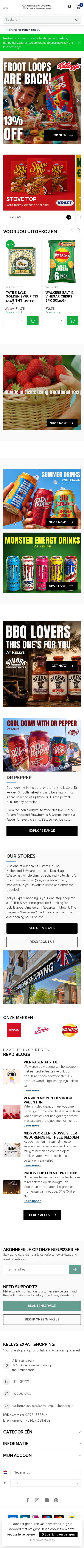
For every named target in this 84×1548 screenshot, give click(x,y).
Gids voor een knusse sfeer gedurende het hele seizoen (51, 1135)
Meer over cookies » (42, 1540)
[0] (78, 7)
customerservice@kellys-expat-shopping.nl (42, 1405)
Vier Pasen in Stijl (41, 1062)
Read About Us (42, 942)
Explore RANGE (42, 830)
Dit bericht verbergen (58, 1534)
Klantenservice (42, 1306)
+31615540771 (21, 1381)
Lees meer (32, 1090)
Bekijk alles (39, 1215)
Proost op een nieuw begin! (50, 1173)
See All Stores (42, 928)
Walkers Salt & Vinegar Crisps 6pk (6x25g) (59, 296)
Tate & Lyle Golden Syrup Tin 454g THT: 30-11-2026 (22, 297)
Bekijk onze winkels (42, 1319)
